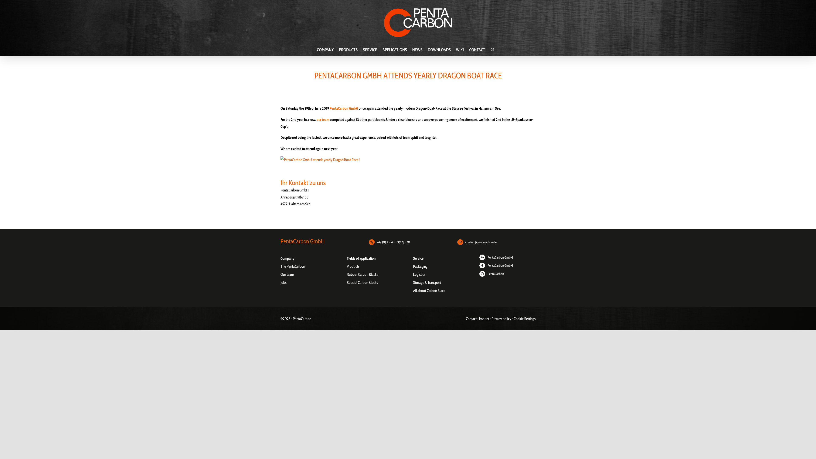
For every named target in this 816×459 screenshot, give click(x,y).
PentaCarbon (495, 274)
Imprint (484, 318)
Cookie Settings (525, 318)
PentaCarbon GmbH (500, 257)
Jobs (283, 282)
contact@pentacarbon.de (481, 242)
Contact (471, 318)
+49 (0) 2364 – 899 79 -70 (393, 242)
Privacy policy (501, 318)
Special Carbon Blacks (362, 282)
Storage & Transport (427, 282)
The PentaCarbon (292, 266)
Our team (287, 274)
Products (353, 266)
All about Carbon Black (429, 290)
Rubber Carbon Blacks (362, 274)
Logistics (419, 274)
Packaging (420, 266)
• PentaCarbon (301, 318)
